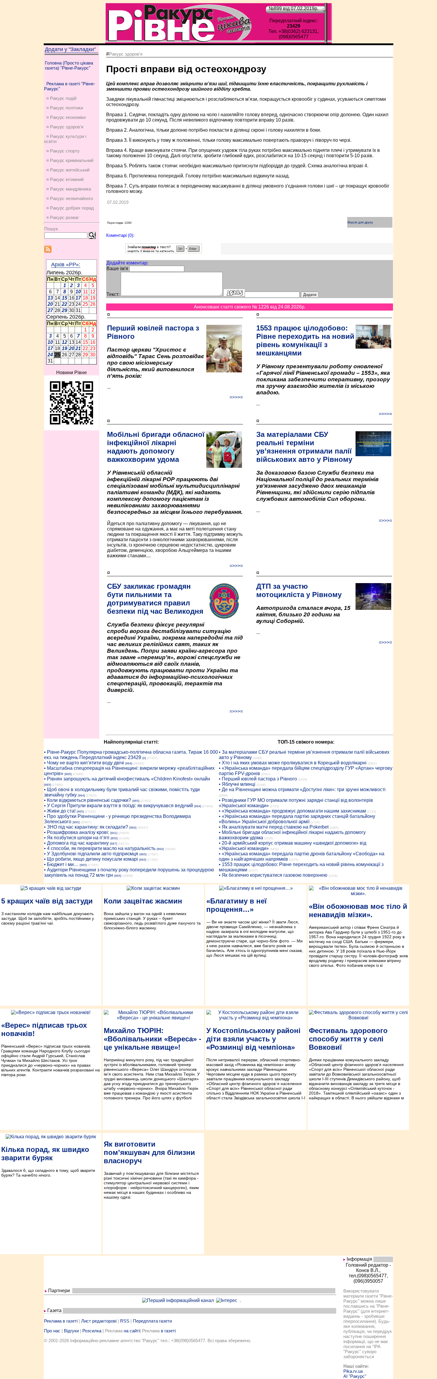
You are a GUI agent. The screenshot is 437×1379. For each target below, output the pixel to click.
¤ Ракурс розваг (62, 217)
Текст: (113, 294)
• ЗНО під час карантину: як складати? (86, 826)
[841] (113, 833)
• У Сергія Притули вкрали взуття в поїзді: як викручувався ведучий (118, 805)
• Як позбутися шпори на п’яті (76, 837)
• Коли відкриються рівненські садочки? (87, 800)
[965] (68, 774)
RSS (124, 1320)
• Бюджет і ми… (61, 864)
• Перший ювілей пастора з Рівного (258, 778)
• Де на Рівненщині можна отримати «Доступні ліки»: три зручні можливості (302, 789)
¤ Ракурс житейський (67, 169)
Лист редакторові (99, 1320)
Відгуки (71, 1330)
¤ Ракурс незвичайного (69, 198)
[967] (113, 843)
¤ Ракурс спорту (63, 150)
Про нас (52, 1330)
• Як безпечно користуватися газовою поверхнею (273, 875)
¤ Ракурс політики (64, 107)
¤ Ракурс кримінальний (69, 160)
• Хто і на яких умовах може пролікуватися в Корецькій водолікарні (293, 762)
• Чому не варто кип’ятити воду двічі (84, 762)
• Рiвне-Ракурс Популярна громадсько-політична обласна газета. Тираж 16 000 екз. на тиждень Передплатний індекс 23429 (131, 755)
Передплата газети (152, 1320)
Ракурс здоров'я (125, 53)
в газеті (168, 1330)
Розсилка (91, 1330)
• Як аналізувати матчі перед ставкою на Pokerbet (273, 826)
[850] (114, 838)
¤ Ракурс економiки (66, 117)
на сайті (132, 1330)
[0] (144, 758)
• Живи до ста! (60, 810)
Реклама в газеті (61, 1320)
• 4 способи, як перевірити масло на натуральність (99, 848)
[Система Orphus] (163, 251)
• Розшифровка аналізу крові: (76, 832)
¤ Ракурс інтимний (65, 179)
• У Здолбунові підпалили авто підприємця (91, 853)
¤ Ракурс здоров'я (64, 126)
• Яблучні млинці (237, 784)
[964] (128, 763)
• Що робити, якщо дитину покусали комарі (91, 859)
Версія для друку (360, 222)
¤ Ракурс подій (61, 98)
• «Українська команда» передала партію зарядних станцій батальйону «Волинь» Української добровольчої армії (297, 819)
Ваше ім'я (117, 268)
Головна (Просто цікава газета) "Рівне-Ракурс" (69, 65)
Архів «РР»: (65, 264)
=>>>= (236, 397)
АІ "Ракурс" (354, 1376)
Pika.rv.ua (353, 1371)
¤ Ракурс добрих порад (70, 207)
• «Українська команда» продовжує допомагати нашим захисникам (292, 810)
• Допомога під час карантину (76, 843)
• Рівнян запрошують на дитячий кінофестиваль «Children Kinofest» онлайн (127, 778)
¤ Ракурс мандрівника (68, 188)
